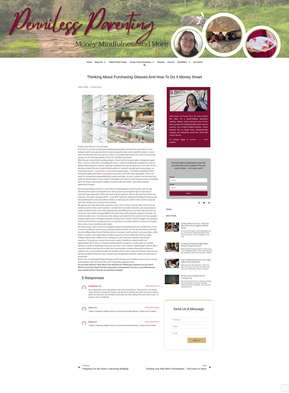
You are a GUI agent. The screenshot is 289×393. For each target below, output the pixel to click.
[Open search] (145, 65)
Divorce (171, 62)
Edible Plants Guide (118, 62)
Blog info (99, 62)
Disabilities (182, 62)
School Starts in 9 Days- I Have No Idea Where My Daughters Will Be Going (195, 226)
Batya (91, 307)
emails (200, 139)
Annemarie (93, 286)
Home (89, 62)
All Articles (198, 62)
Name (172, 177)
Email (172, 184)
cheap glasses (107, 174)
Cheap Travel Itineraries (140, 62)
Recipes (161, 62)
